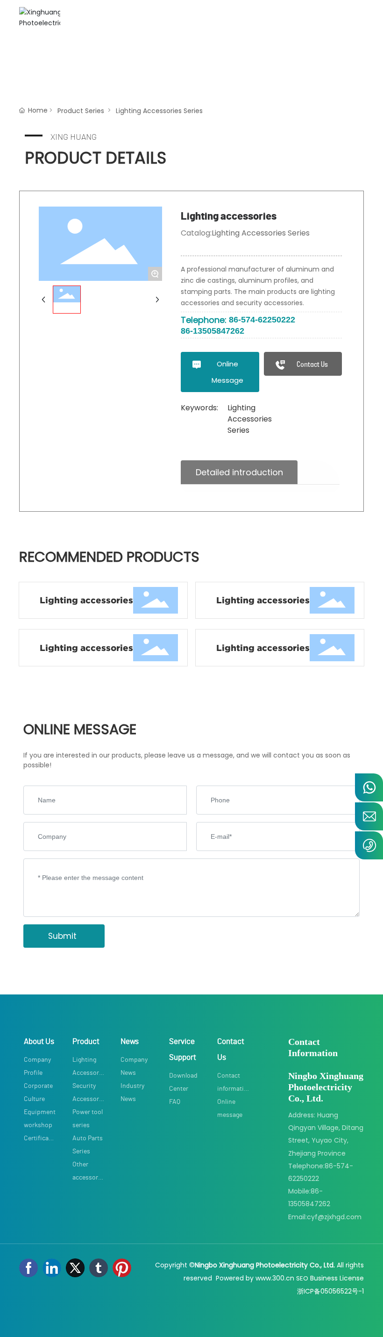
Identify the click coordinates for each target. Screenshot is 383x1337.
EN (113, 59)
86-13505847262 (212, 331)
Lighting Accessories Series (159, 110)
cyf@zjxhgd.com (334, 1217)
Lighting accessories (86, 600)
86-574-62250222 (262, 319)
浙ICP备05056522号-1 (330, 1291)
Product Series (80, 110)
